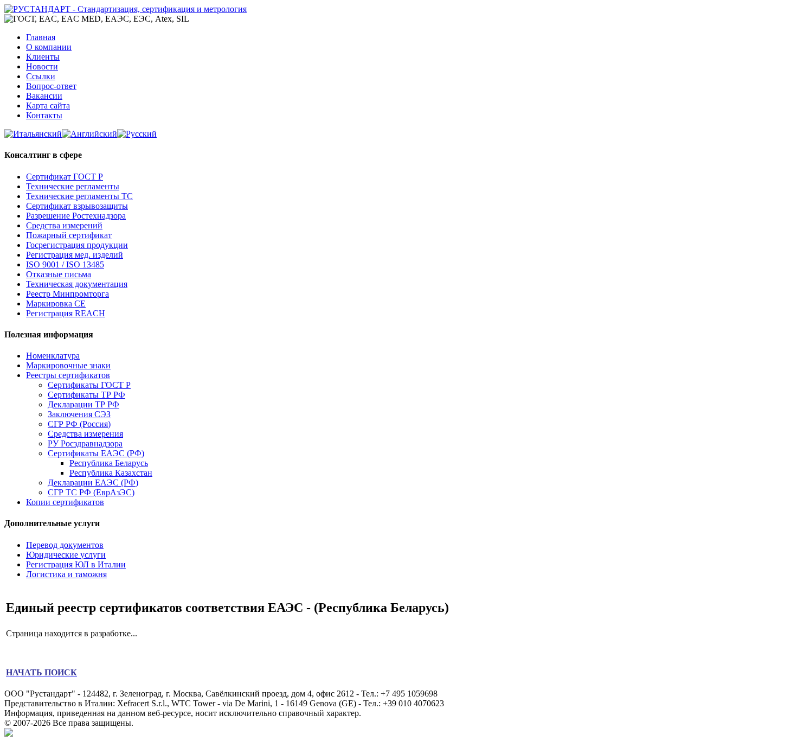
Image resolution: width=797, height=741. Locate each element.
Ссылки (40, 76)
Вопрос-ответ (51, 86)
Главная (40, 37)
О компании (49, 47)
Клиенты (43, 56)
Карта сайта (48, 105)
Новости (42, 66)
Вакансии (44, 95)
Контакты (44, 115)
